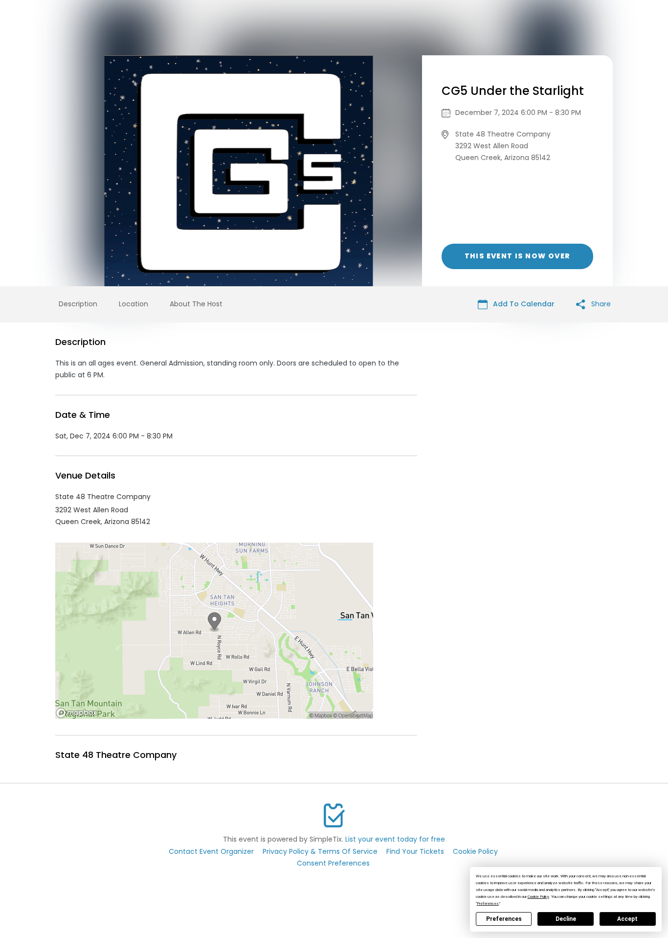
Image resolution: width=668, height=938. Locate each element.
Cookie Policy (475, 851)
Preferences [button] (488, 903)
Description (78, 304)
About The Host (196, 304)
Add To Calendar (523, 304)
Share (600, 304)
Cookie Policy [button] (538, 896)
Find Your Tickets (415, 851)
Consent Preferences (333, 863)
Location (133, 304)
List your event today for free (395, 839)
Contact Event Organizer (211, 851)
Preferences (504, 918)
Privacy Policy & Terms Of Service (320, 851)
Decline (566, 918)
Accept (627, 918)
